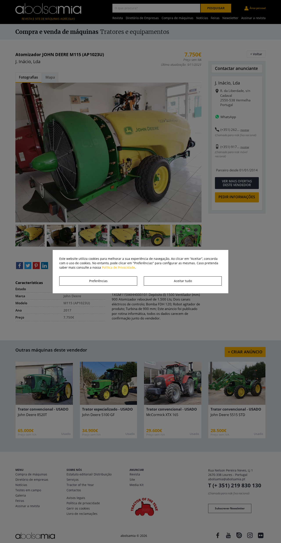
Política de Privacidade (118, 267)
